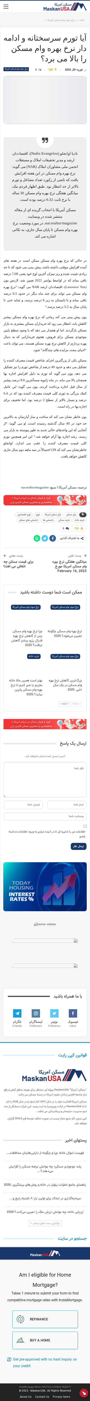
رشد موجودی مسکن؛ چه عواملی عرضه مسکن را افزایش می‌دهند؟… (45, 1169)
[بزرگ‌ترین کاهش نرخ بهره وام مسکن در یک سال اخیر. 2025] (65, 664)
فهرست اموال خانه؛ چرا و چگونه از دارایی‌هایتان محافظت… (45, 1153)
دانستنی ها (48, 520)
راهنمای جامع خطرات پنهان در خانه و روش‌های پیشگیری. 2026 (45, 1185)
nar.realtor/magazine (35, 487)
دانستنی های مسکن (28, 520)
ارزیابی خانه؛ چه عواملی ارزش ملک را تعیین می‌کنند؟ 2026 (45, 1212)
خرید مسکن (64, 520)
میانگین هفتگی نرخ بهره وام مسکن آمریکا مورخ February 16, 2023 (69, 566)
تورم (38, 514)
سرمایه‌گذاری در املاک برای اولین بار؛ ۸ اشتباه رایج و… (45, 1198)
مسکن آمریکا (67, 487)
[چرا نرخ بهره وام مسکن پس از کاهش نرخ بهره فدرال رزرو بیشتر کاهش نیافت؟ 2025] (25, 615)
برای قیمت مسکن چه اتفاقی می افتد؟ (18, 564)
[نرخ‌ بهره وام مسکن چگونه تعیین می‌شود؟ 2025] (65, 615)
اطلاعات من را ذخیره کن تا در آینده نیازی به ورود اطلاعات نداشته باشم (47, 834)
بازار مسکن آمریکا (53, 514)
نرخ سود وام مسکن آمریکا (16, 69)
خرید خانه (79, 520)
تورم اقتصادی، (24, 514)
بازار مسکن (71, 514)
